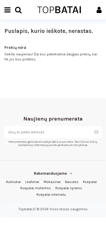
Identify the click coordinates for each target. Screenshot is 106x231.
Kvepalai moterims (35, 188)
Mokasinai (52, 182)
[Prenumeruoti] (96, 132)
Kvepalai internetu (51, 194)
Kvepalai (90, 182)
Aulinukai (13, 182)
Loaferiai (32, 182)
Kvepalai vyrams (68, 188)
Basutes (72, 182)
